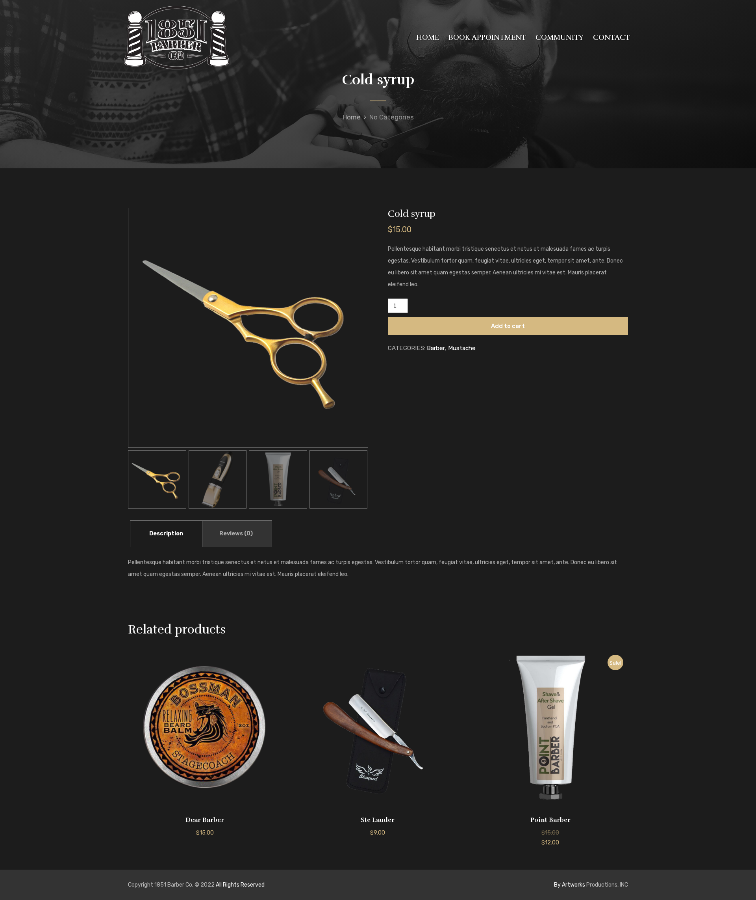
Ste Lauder (378, 820)
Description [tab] (166, 533)
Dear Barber (204, 820)
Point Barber (550, 820)
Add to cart (508, 326)
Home (352, 117)
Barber (436, 348)
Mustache (462, 348)
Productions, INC (591, 884)
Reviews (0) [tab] (236, 533)
